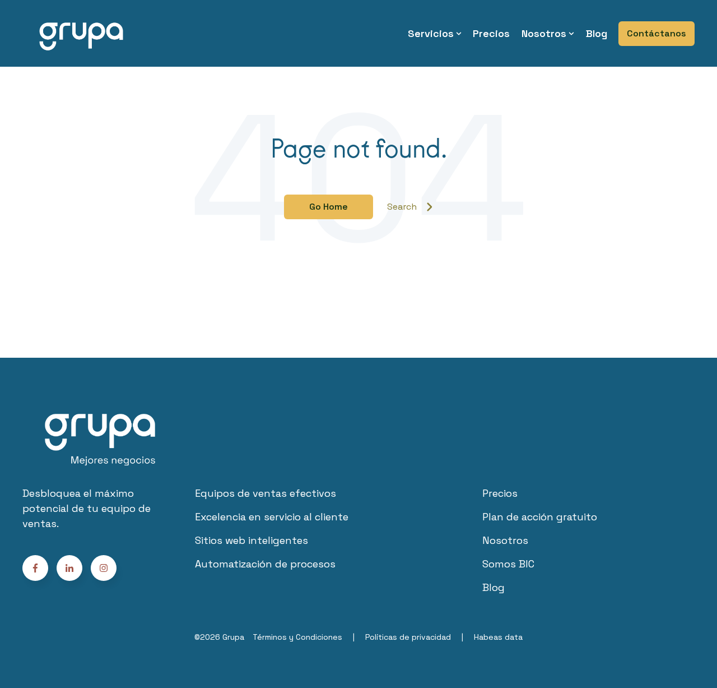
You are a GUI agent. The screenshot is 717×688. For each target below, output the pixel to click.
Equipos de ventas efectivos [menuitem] (265, 493)
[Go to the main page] (81, 33)
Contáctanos (656, 33)
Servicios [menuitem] (431, 33)
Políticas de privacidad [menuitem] (408, 637)
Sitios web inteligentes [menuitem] (251, 540)
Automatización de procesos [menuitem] (265, 563)
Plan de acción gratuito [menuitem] (539, 516)
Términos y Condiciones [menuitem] (297, 637)
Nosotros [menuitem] (544, 33)
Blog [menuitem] (596, 33)
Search (402, 207)
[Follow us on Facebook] (104, 568)
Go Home (328, 207)
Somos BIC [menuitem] (508, 563)
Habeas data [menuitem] (498, 637)
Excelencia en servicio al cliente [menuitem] (271, 516)
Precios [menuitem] (491, 33)
